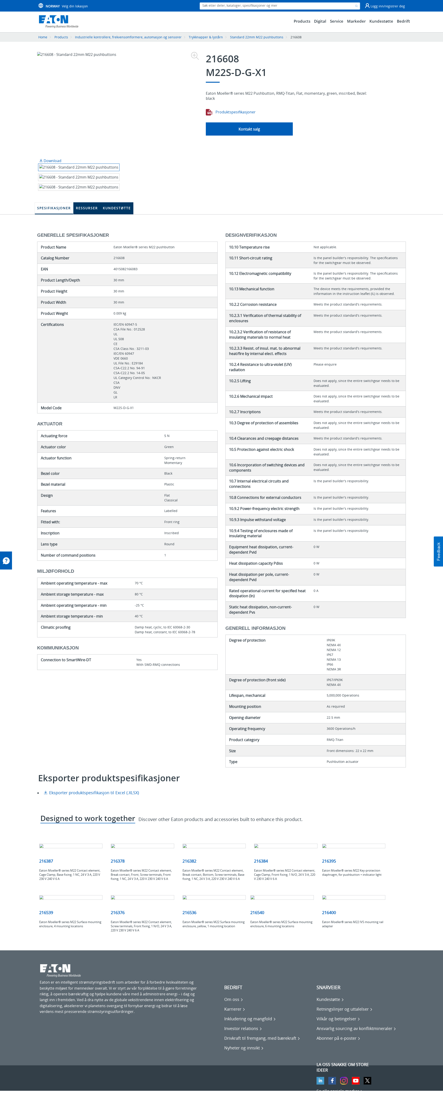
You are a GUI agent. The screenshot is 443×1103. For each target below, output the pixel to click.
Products (61, 37)
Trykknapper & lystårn (206, 37)
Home (42, 37)
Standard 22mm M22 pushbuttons (256, 37)
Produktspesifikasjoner (235, 112)
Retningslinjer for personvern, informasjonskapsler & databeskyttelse (99, 1096)
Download (52, 160)
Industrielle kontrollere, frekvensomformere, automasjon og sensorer (128, 37)
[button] (438, 551)
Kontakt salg (249, 129)
